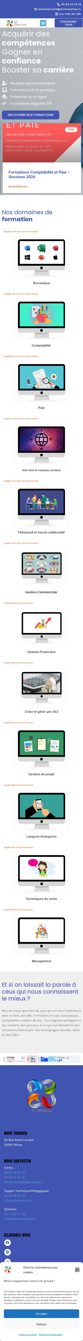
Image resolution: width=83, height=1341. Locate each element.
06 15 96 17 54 (14, 1214)
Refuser (41, 1324)
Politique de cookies (28, 1334)
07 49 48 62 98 (14, 1196)
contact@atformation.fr (20, 1219)
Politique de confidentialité (50, 1334)
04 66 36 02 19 (14, 1172)
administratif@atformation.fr (24, 1182)
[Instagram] (7, 1262)
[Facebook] (7, 1242)
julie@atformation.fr (18, 1200)
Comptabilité (41, 345)
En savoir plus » (18, 186)
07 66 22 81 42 (14, 1177)
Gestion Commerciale (41, 592)
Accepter (41, 1313)
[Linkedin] (7, 1252)
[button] (77, 1270)
